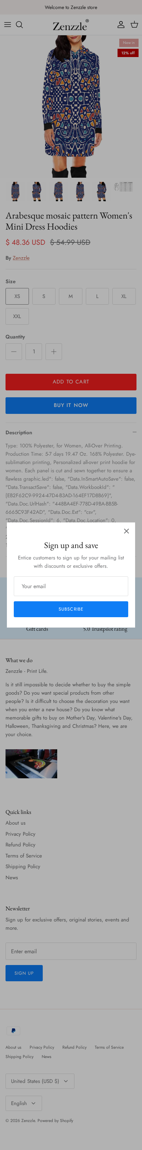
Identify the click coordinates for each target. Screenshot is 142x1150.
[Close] (126, 531)
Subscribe (71, 609)
